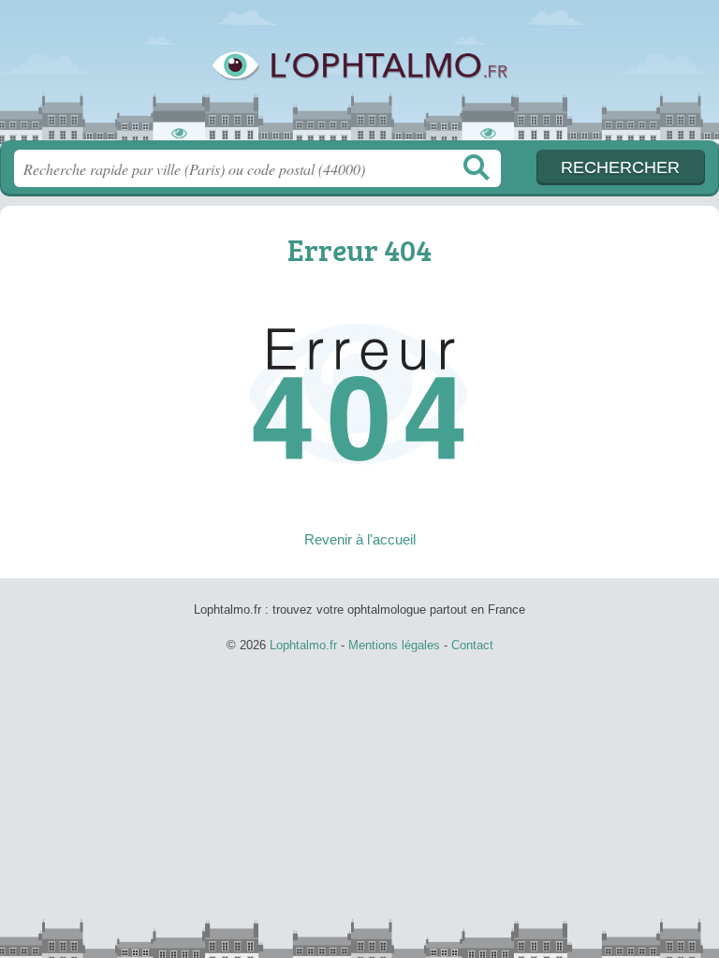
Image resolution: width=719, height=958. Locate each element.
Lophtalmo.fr (359, 77)
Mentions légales (394, 645)
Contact (472, 645)
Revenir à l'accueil (360, 539)
